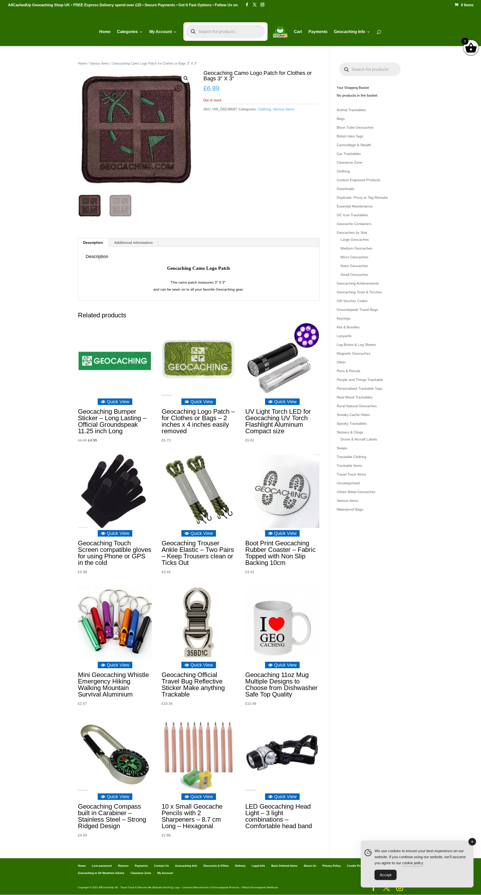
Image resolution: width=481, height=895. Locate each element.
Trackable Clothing (351, 457)
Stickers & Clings (350, 432)
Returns (123, 865)
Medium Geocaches (356, 248)
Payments (317, 32)
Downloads (345, 189)
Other (341, 362)
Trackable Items (349, 466)
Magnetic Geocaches (353, 353)
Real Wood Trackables (355, 397)
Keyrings (343, 318)
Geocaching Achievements (358, 283)
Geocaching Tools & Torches (359, 292)
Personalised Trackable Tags (359, 388)
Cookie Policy (356, 865)
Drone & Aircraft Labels (358, 439)
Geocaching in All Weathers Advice (101, 872)
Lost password (102, 865)
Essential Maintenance (355, 206)
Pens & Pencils (348, 371)
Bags (341, 119)
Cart (298, 32)
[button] (185, 78)
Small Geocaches (354, 275)
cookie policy (412, 863)
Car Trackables (349, 154)
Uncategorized (348, 483)
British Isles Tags (350, 136)
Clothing (264, 109)
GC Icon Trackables (352, 215)
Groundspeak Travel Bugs (357, 310)
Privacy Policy (331, 865)
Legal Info (258, 865)
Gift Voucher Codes (352, 301)
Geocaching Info (186, 865)
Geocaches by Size (352, 233)
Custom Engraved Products (358, 180)
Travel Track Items (351, 474)
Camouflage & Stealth (354, 145)
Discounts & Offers (216, 865)
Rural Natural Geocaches (357, 406)
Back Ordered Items (284, 865)
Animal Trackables (351, 110)
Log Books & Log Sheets (356, 345)
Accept (385, 875)
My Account (160, 32)
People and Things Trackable (360, 380)
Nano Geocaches (354, 266)
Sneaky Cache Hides (353, 415)
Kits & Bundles (348, 327)
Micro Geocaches (354, 257)
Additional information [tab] (133, 243)
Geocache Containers (354, 224)
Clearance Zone (349, 162)
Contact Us (161, 865)
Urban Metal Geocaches (356, 492)
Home (104, 32)
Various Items (99, 63)
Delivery (240, 865)
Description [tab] (93, 243)
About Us (310, 865)
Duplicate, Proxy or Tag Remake (362, 197)
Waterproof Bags (350, 509)
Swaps (342, 448)
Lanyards (344, 336)
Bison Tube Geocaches (355, 127)
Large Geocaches (354, 240)
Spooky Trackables (352, 423)
